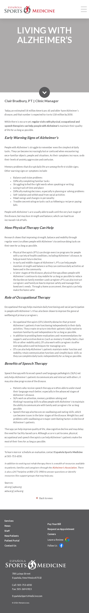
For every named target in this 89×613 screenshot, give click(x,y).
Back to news (46, 498)
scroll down (44, 92)
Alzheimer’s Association (64, 467)
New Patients (12, 536)
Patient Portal (12, 540)
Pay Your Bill (54, 524)
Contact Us (10, 545)
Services (9, 521)
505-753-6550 (14, 456)
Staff (7, 531)
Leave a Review (56, 539)
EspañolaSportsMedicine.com (27, 596)
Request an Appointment (61, 529)
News (8, 526)
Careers (52, 534)
